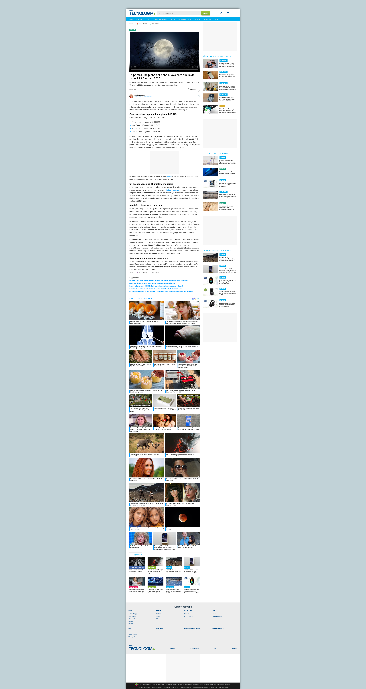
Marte (169, 177)
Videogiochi (131, 637)
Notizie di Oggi (132, 613)
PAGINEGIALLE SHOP (171, 684)
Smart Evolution (188, 616)
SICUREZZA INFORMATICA (137, 567)
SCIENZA (136, 27)
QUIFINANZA (213, 684)
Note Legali (147, 687)
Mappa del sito (195, 648)
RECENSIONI (207, 19)
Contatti (234, 648)
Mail (228, 15)
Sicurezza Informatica (192, 629)
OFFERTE (197, 19)
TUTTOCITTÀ (196, 684)
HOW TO (172, 19)
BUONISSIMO (220, 684)
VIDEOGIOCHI (151, 567)
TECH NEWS (169, 587)
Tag (215, 648)
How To (214, 613)
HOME (130, 27)
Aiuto (176, 687)
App (157, 618)
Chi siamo (141, 687)
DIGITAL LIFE (133, 587)
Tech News (131, 618)
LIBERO (149, 684)
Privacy (153, 687)
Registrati (221, 15)
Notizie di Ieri (132, 616)
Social (130, 632)
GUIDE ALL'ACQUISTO (184, 19)
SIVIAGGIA (206, 684)
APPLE (147, 19)
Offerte (130, 623)
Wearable (186, 613)
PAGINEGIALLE (161, 684)
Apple (158, 616)
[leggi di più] (199, 96)
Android (158, 613)
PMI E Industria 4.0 (218, 629)
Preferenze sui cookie (168, 687)
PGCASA (180, 684)
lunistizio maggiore (171, 190)
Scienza (130, 621)
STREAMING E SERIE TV (160, 19)
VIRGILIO (154, 684)
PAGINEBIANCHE (187, 684)
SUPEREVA (227, 684)
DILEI (201, 684)
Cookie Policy (158, 687)
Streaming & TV (133, 634)
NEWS (131, 19)
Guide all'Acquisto (217, 616)
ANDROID (139, 19)
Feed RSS (172, 648)
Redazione (159, 629)
